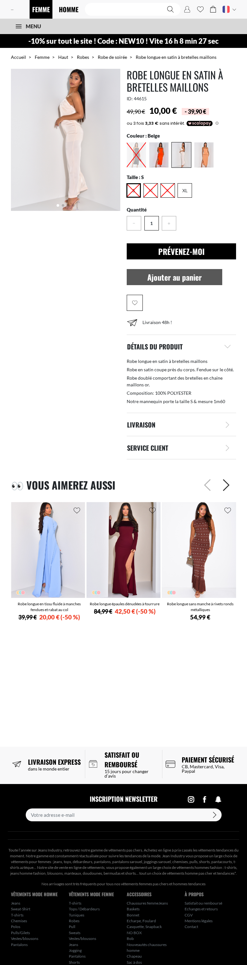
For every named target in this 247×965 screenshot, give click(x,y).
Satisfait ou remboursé (203, 903)
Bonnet (133, 915)
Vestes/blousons (24, 938)
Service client (147, 448)
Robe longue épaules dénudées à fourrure (125, 603)
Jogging (75, 950)
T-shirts (17, 915)
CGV (189, 915)
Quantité (137, 209)
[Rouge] (159, 155)
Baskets (133, 908)
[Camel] (204, 155)
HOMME (68, 9)
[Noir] (136, 155)
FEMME (41, 9)
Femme (42, 57)
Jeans (15, 903)
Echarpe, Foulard (141, 920)
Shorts (74, 962)
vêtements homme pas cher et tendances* (201, 873)
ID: (130, 98)
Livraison (141, 424)
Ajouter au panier (174, 277)
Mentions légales (199, 920)
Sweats (74, 932)
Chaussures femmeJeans (147, 903)
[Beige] (181, 155)
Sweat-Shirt (20, 908)
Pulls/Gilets (20, 932)
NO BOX (134, 932)
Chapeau (134, 956)
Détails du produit (155, 346)
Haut (63, 57)
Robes (83, 57)
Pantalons (19, 944)
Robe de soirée (112, 57)
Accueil (18, 57)
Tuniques (76, 915)
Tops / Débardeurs (84, 908)
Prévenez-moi (181, 251)
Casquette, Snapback (144, 926)
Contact (191, 926)
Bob (130, 938)
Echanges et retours (201, 908)
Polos (15, 926)
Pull (72, 926)
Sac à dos (134, 962)
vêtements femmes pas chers (145, 883)
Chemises (19, 920)
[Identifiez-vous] (187, 9)
